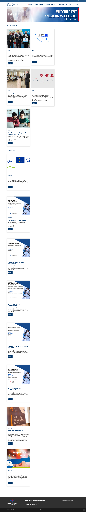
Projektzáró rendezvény (13, 472)
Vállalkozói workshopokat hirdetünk (40, 93)
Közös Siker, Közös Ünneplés (15, 93)
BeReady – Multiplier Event (14, 178)
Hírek (9, 50)
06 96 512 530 (26, 1)
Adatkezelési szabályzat (67, 500)
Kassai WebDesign (34, 509)
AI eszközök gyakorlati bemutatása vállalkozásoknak (16, 262)
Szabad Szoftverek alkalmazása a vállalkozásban (16, 431)
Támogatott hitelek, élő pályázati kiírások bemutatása (18, 347)
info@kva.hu (34, 1)
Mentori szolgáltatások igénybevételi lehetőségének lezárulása (17, 133)
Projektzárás (35, 53)
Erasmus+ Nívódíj (12, 53)
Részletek (10, 63)
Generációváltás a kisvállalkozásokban (17, 220)
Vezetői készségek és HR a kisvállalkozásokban (14, 305)
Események (10, 175)
